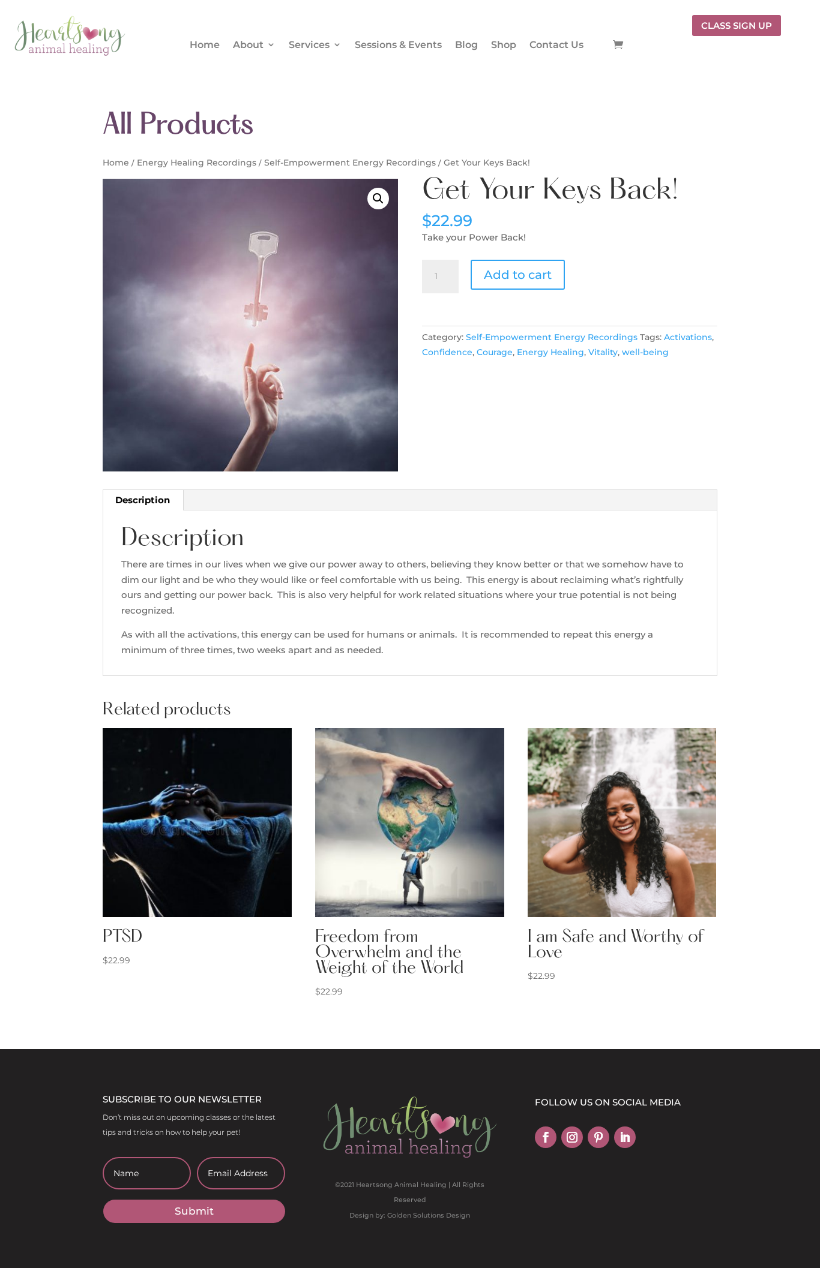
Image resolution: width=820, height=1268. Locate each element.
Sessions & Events (398, 44)
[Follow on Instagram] (572, 1137)
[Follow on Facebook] (545, 1137)
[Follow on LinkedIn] (625, 1137)
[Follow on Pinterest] (598, 1137)
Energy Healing (550, 352)
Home (205, 44)
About (248, 44)
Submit (194, 1211)
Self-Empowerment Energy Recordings (350, 162)
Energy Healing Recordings (196, 162)
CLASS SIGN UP (736, 25)
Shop (503, 44)
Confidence (447, 352)
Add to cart (518, 275)
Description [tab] (142, 500)
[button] (378, 198)
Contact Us (556, 44)
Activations (688, 337)
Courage (495, 352)
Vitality (603, 352)
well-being (645, 352)
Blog (466, 44)
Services (309, 44)
